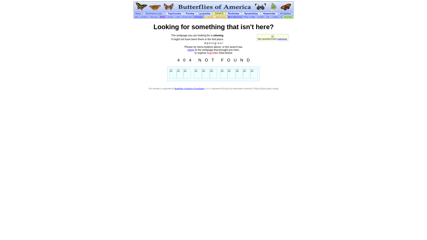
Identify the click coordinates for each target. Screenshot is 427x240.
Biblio (162, 17)
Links (177, 17)
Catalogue (198, 17)
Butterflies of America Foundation (189, 89)
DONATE (219, 13)
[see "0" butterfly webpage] (180, 78)
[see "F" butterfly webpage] (224, 78)
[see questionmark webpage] (272, 36)
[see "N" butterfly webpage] (198, 78)
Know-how (187, 17)
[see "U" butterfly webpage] (239, 78)
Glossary (154, 17)
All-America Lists (154, 13)
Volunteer (288, 17)
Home (138, 13)
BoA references (235, 17)
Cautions (144, 17)
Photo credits (249, 17)
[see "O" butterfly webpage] (206, 78)
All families (285, 13)
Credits (260, 17)
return (190, 49)
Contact (275, 17)
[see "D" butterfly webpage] (254, 78)
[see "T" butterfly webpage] (213, 78)
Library (170, 17)
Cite (268, 17)
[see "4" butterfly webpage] (173, 78)
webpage (282, 39)
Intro (137, 17)
